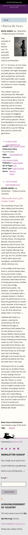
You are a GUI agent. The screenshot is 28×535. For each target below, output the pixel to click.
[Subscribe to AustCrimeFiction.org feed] (1, 499)
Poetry (12, 174)
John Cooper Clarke (10, 160)
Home (6, 20)
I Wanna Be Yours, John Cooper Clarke (12, 200)
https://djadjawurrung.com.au (13, 524)
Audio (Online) (18, 168)
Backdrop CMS (16, 442)
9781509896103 (16, 154)
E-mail (4, 478)
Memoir (12, 171)
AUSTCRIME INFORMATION (13, 183)
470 (15, 165)
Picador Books (17, 163)
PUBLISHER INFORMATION (13, 143)
